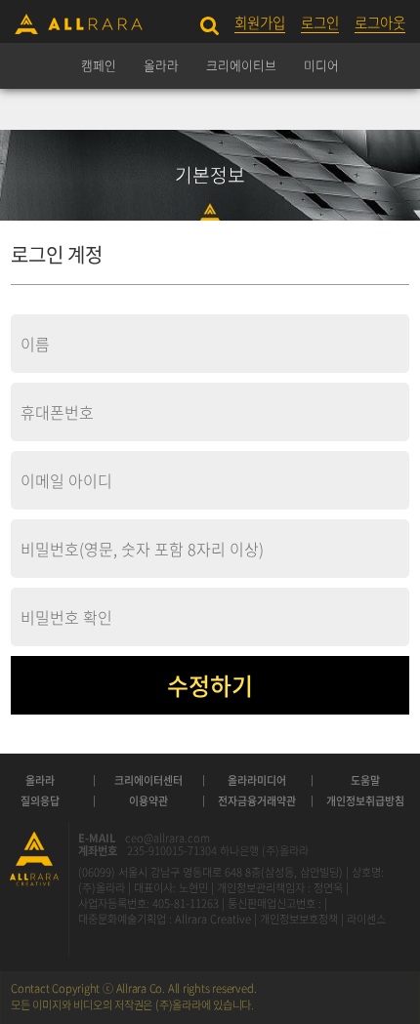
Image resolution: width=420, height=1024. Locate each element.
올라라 (161, 65)
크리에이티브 (241, 65)
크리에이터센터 (148, 780)
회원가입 (259, 23)
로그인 (320, 23)
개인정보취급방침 (365, 801)
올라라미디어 (257, 780)
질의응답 (40, 801)
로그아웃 (380, 23)
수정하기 (210, 685)
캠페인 (98, 65)
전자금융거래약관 (257, 801)
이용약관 (148, 801)
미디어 (321, 65)
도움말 (365, 780)
